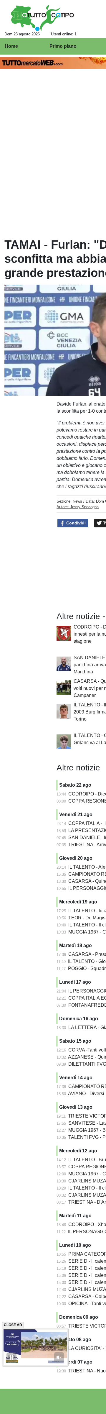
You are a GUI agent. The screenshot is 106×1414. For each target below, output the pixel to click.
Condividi (75, 523)
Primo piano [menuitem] (63, 46)
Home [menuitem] (11, 46)
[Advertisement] (22, 493)
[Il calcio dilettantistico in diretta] (42, 18)
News (77, 501)
